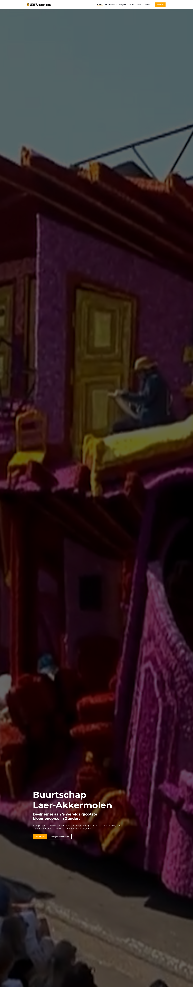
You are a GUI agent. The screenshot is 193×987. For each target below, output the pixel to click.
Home (100, 4)
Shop (139, 4)
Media (131, 4)
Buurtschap (110, 4)
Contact (147, 4)
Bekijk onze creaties (60, 837)
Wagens (122, 4)
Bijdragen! (160, 4)
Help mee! (40, 837)
